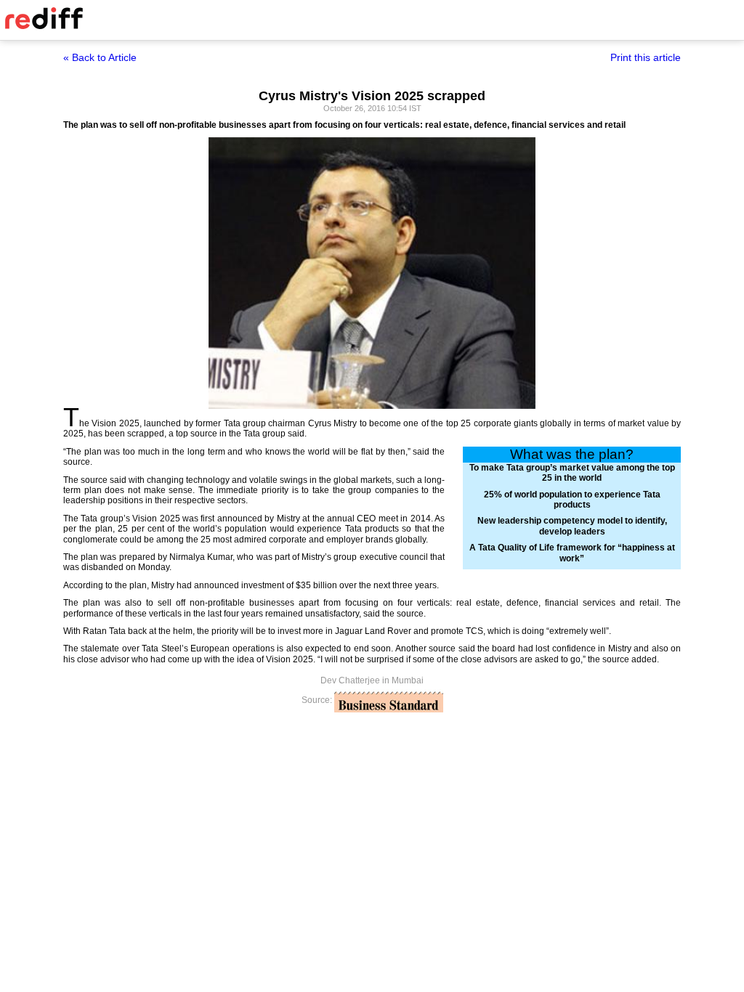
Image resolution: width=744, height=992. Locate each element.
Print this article (645, 57)
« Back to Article (100, 57)
